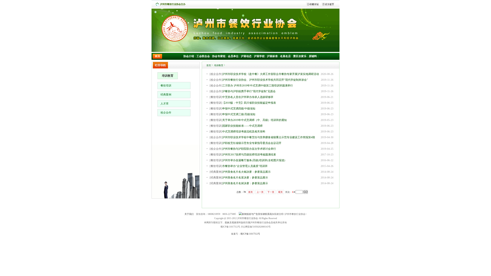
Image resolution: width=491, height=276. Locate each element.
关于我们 (189, 214)
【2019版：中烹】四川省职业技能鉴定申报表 (249, 102)
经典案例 (166, 94)
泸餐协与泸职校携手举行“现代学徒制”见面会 (249, 91)
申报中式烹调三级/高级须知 (238, 114)
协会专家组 (219, 56)
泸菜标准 (272, 56)
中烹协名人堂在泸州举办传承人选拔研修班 (247, 97)
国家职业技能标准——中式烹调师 (242, 125)
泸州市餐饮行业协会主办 (172, 4)
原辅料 (313, 56)
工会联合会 (203, 56)
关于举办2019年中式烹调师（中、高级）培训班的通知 (254, 120)
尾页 (280, 192)
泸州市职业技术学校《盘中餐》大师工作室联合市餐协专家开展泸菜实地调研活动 (270, 74)
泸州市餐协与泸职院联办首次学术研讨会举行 (249, 148)
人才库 (165, 103)
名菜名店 (285, 56)
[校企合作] (216, 74)
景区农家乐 (299, 56)
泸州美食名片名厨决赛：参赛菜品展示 (245, 183)
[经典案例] (216, 171)
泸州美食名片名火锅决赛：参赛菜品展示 (246, 171)
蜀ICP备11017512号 (250, 233)
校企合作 (166, 112)
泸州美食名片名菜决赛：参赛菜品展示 (245, 177)
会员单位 (233, 56)
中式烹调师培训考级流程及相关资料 (243, 131)
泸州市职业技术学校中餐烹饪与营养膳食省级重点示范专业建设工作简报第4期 (268, 137)
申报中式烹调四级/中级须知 (238, 108)
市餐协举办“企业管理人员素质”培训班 (245, 166)
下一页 (270, 192)
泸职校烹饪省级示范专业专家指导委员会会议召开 (251, 143)
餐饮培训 (166, 85)
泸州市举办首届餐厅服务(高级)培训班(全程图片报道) (253, 160)
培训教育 (218, 65)
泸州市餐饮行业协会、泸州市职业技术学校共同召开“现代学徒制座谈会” (265, 79)
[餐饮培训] (216, 97)
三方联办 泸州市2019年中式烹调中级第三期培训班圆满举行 (257, 85)
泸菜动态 (246, 56)
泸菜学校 (259, 56)
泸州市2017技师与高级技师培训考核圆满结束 (249, 154)
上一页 (260, 192)
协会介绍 (188, 56)
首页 (208, 65)
